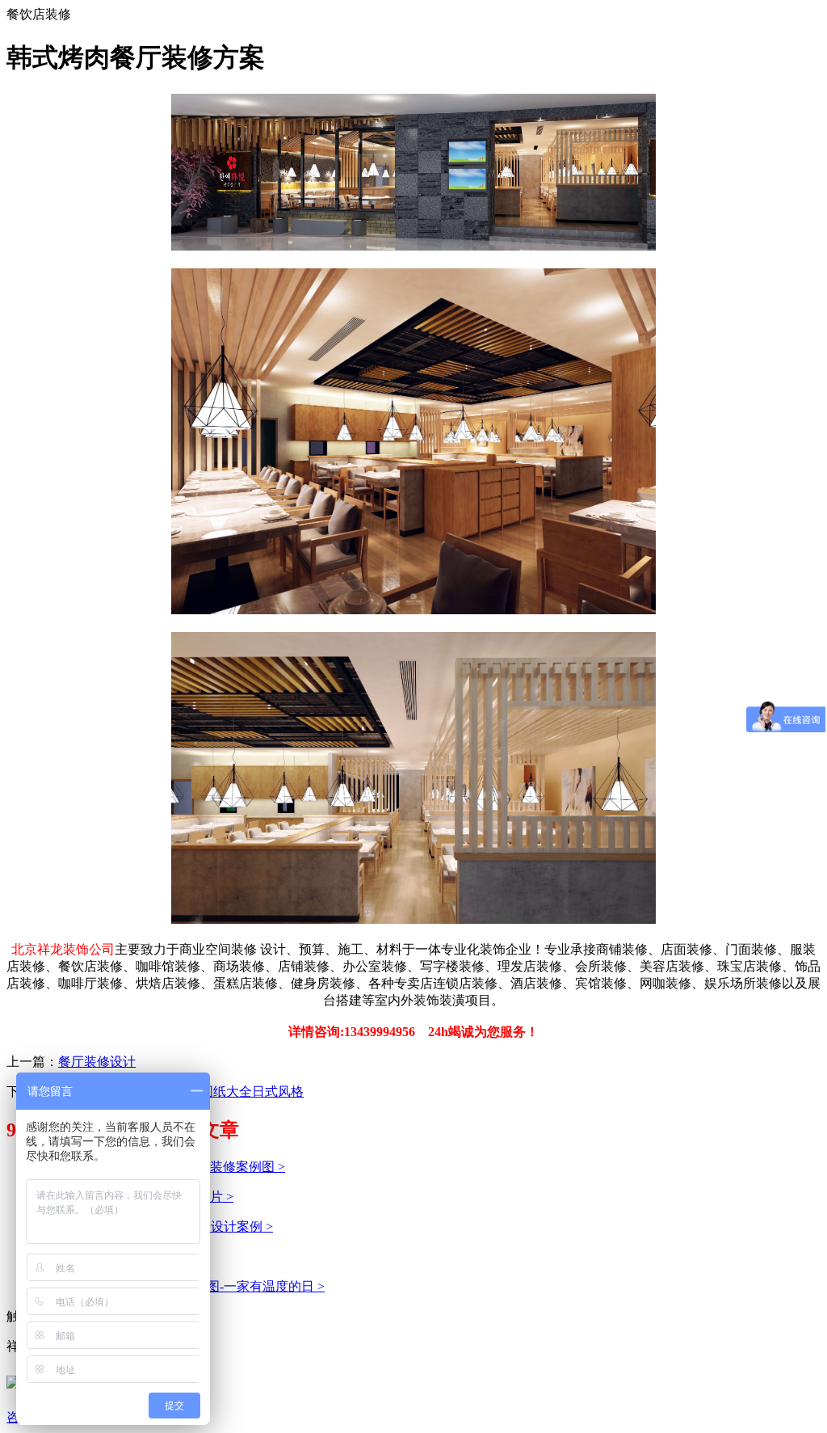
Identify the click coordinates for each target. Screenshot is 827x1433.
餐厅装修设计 (97, 1061)
